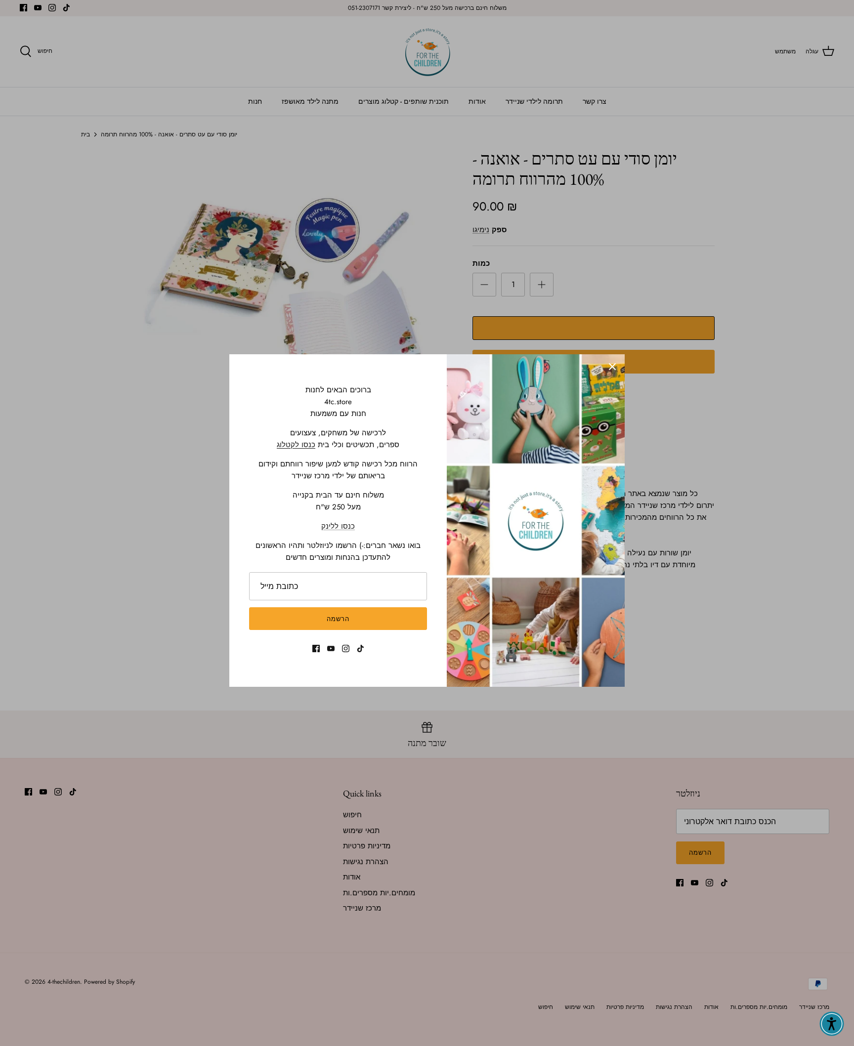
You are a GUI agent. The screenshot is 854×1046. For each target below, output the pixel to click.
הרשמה (338, 619)
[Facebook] (316, 648)
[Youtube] (331, 648)
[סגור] (612, 366)
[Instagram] (345, 648)
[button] (831, 1023)
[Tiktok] (360, 648)
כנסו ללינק (338, 526)
